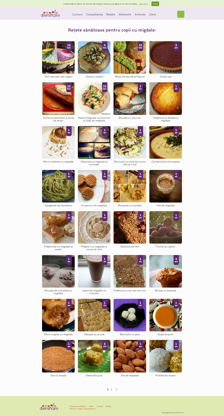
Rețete (110, 14)
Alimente (125, 14)
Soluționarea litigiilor (77, 406)
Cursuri (77, 14)
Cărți (152, 14)
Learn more (143, 4)
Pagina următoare (115, 389)
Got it (155, 4)
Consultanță (94, 14)
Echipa (108, 406)
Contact (100, 406)
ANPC (91, 406)
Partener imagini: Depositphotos (82, 409)
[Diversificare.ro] (50, 13)
